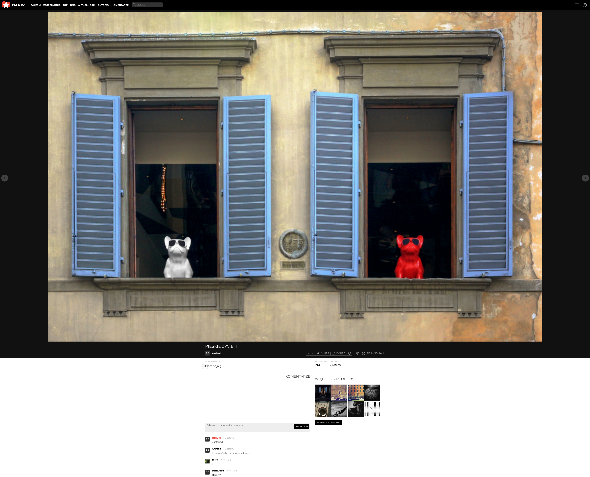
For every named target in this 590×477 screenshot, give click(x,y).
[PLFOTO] (13, 5)
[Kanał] (356, 393)
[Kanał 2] (339, 393)
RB (207, 353)
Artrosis (216, 448)
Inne (317, 364)
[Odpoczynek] (356, 409)
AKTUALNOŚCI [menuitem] (86, 5)
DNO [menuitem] (73, 5)
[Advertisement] (245, 397)
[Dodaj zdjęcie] (577, 5)
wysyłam (301, 426)
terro (215, 459)
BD (207, 472)
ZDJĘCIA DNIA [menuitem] (51, 5)
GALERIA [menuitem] (35, 5)
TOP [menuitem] (65, 5)
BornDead (218, 470)
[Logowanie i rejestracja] (585, 5)
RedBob (216, 353)
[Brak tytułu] (372, 393)
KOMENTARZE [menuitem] (120, 5)
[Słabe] (349, 353)
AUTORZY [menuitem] (103, 5)
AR (207, 450)
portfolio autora (328, 422)
